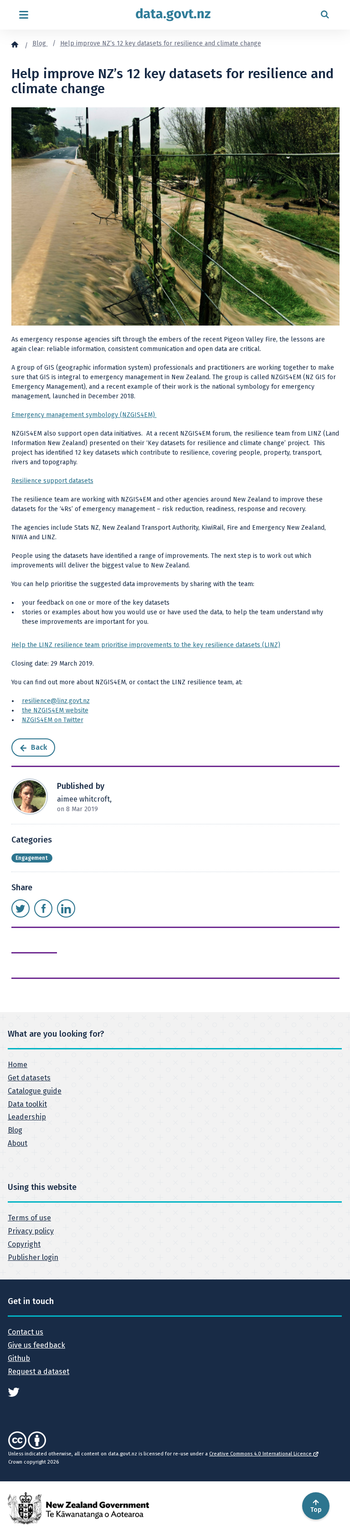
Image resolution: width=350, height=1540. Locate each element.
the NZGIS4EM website (55, 710)
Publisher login (33, 1257)
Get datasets (29, 1077)
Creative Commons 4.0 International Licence (261, 1454)
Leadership (27, 1117)
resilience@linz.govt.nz (56, 701)
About (17, 1143)
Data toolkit (27, 1104)
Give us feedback (36, 1345)
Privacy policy (31, 1231)
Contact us (25, 1332)
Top (316, 1510)
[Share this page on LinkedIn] (66, 908)
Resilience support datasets (52, 481)
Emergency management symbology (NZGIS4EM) (84, 415)
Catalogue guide (35, 1091)
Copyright (24, 1244)
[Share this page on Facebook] (43, 908)
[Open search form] (324, 15)
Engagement (31, 858)
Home (17, 1064)
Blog (40, 43)
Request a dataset (38, 1371)
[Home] (14, 44)
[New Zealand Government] (78, 1508)
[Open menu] (23, 15)
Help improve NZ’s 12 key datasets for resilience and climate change (160, 43)
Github (19, 1358)
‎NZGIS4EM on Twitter (52, 720)
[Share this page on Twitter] (20, 908)
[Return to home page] (173, 14)
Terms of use (29, 1218)
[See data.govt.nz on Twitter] (13, 1391)
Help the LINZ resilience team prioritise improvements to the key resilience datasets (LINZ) (145, 645)
